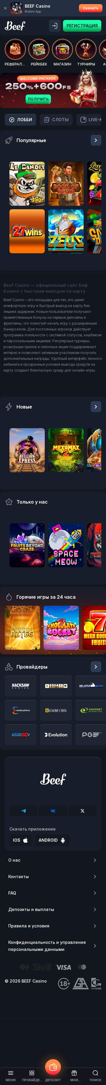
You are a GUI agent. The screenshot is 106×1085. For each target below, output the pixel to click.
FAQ (12, 892)
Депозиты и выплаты (31, 909)
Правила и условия (28, 925)
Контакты (18, 876)
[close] (5, 8)
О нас (14, 860)
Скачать (90, 8)
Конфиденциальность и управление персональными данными (47, 946)
